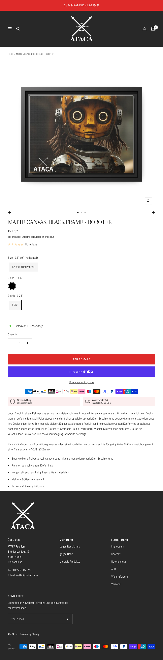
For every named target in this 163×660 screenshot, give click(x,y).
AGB (113, 569)
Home (11, 53)
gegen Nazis (66, 554)
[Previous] (9, 212)
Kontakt (115, 554)
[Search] (18, 29)
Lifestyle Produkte (70, 561)
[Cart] (153, 29)
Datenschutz (118, 561)
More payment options (81, 382)
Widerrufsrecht (119, 576)
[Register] (67, 618)
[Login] (144, 29)
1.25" (15, 305)
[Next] (153, 212)
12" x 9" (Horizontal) (23, 267)
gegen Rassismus (70, 546)
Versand (115, 584)
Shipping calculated (31, 236)
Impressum (117, 546)
